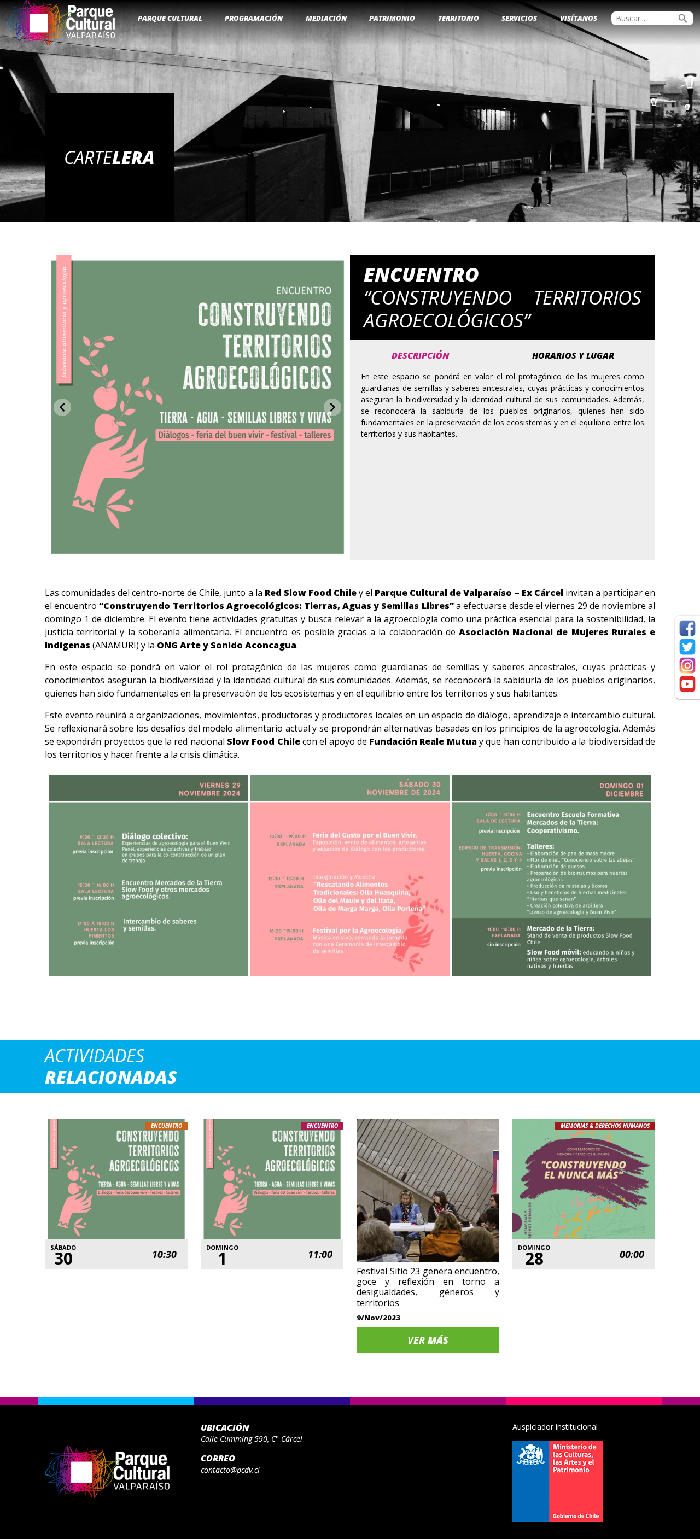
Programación (254, 18)
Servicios (519, 18)
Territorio (458, 18)
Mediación (326, 18)
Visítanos (578, 18)
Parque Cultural (170, 18)
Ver (427, 1340)
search (683, 19)
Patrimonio (392, 18)
